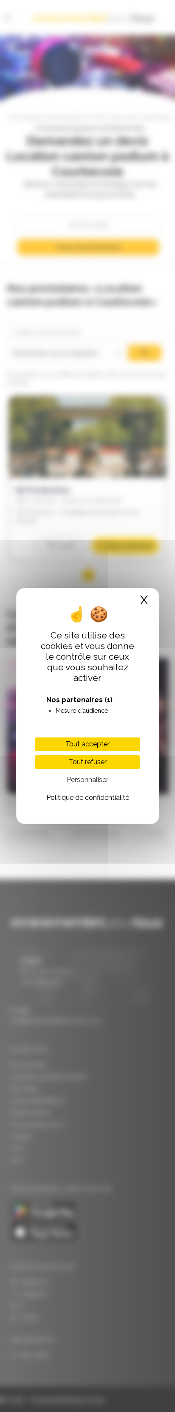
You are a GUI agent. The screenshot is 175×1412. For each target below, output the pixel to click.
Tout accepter (87, 744)
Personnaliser (87, 780)
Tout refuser (88, 762)
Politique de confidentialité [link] (87, 798)
